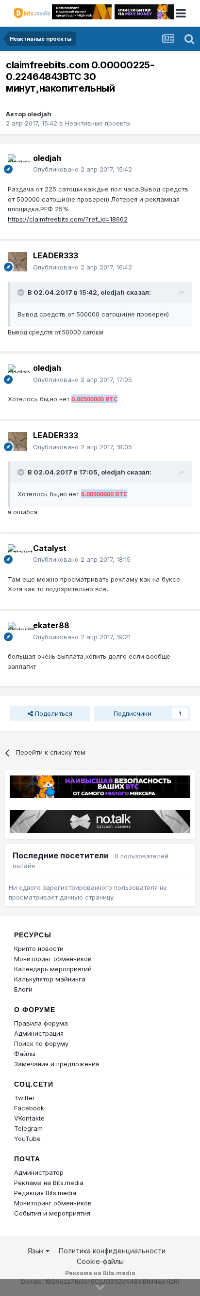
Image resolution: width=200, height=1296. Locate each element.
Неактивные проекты (98, 123)
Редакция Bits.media (45, 1193)
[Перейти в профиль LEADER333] (17, 261)
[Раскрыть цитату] (21, 292)
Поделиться (52, 713)
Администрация (39, 1033)
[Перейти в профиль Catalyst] (17, 554)
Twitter (24, 1098)
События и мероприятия (52, 1213)
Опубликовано (82, 169)
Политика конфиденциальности (112, 1251)
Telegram (28, 1128)
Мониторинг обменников (53, 959)
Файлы (24, 1054)
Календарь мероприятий (53, 969)
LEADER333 (55, 255)
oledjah (39, 114)
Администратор (39, 1172)
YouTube (27, 1138)
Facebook (29, 1108)
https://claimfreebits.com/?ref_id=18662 (68, 219)
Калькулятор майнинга (49, 979)
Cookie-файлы (100, 1261)
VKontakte (29, 1118)
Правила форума (41, 1023)
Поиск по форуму (41, 1043)
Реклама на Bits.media (48, 1182)
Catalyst (50, 548)
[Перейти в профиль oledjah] (17, 164)
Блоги (23, 989)
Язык (37, 1251)
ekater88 (51, 625)
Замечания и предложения (56, 1064)
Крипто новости (39, 948)
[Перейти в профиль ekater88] (17, 631)
